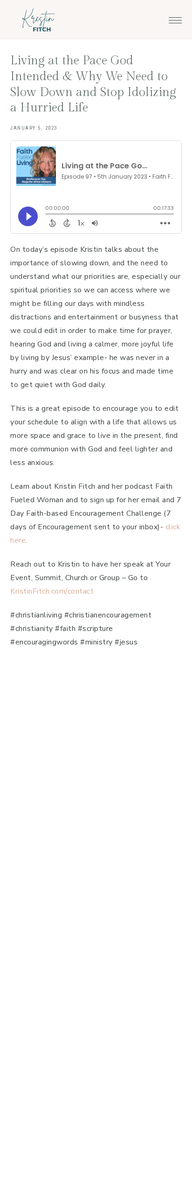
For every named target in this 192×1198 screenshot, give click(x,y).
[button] (175, 17)
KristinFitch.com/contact (52, 591)
